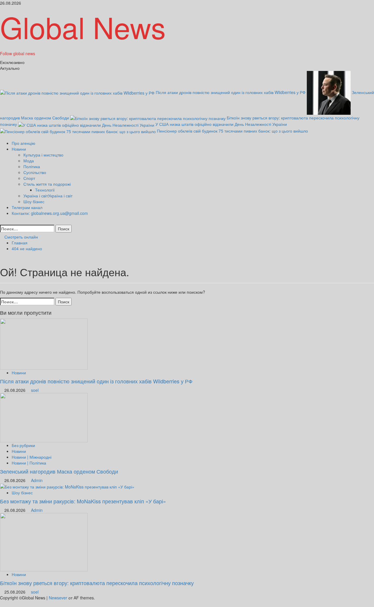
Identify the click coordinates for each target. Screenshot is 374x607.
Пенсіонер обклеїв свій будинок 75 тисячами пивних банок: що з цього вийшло (232, 131)
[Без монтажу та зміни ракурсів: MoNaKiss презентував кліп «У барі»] (67, 486)
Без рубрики (23, 445)
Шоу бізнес (33, 201)
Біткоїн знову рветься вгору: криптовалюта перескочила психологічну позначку (97, 583)
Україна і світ (47, 196)
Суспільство (34, 172)
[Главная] (1, 137)
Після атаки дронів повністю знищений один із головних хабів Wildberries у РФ (231, 92)
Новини (19, 149)
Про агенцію (23, 143)
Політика (31, 166)
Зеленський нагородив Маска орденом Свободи (59, 471)
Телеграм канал (27, 207)
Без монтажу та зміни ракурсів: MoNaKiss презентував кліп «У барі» (83, 501)
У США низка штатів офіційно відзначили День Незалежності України (221, 124)
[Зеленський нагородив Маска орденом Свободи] (44, 417)
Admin (37, 480)
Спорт (29, 178)
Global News (83, 26)
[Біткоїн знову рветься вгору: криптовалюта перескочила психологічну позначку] (44, 542)
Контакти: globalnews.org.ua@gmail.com (50, 213)
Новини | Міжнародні (31, 457)
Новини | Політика (29, 463)
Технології (45, 190)
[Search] (1, 222)
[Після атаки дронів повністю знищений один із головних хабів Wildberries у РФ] (44, 343)
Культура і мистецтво (43, 155)
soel (35, 390)
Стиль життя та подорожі (47, 184)
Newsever (58, 598)
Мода (28, 161)
